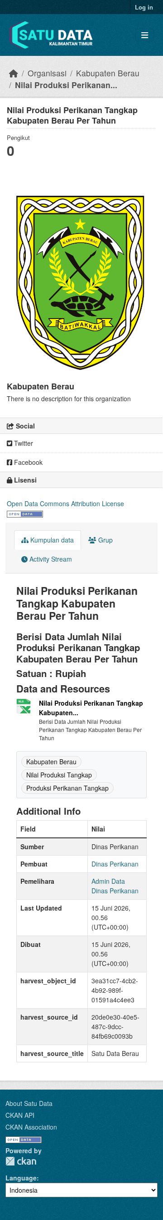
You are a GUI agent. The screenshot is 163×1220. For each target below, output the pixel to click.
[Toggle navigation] (144, 35)
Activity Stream (50, 558)
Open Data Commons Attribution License (65, 503)
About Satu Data (29, 1103)
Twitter (22, 443)
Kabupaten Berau (107, 73)
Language (21, 1177)
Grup (104, 539)
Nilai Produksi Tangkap (59, 774)
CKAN (20, 1161)
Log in (144, 7)
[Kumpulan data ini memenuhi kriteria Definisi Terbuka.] (25, 513)
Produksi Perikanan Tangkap (67, 787)
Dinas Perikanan (115, 863)
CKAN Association (31, 1126)
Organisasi (47, 73)
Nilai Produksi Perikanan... (66, 84)
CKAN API (19, 1115)
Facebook (27, 462)
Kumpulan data (51, 539)
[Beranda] (13, 73)
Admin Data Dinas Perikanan (115, 885)
